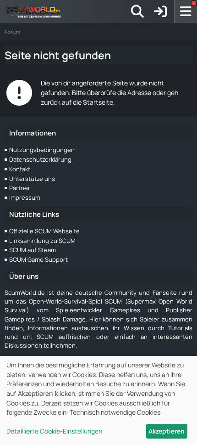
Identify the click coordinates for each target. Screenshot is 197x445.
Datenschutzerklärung (40, 159)
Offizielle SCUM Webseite (44, 231)
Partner (19, 188)
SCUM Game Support (38, 259)
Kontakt (19, 169)
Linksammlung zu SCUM (42, 241)
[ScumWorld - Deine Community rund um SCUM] (37, 11)
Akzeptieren (166, 431)
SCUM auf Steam (32, 250)
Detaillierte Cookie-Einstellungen (54, 431)
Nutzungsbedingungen (42, 150)
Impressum (24, 197)
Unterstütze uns (32, 179)
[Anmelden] (160, 11)
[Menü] (185, 11)
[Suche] (137, 11)
